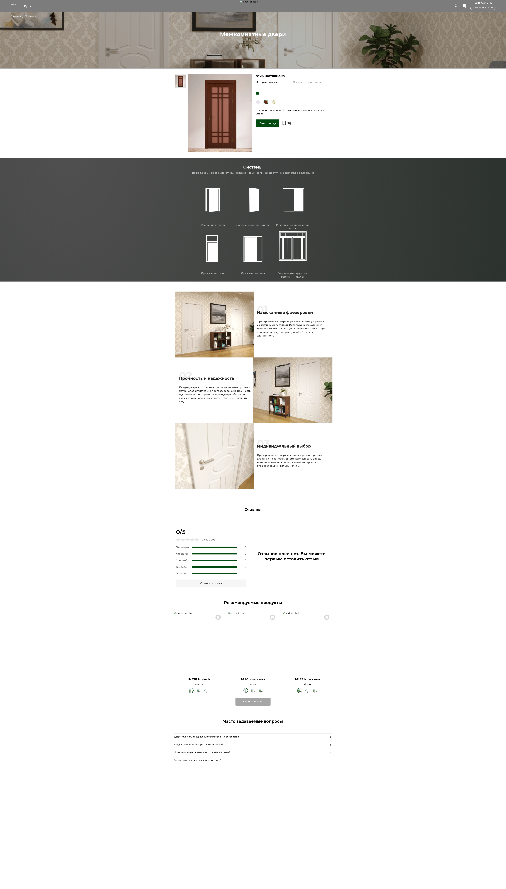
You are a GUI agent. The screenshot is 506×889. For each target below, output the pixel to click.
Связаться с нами (483, 7)
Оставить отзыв (211, 583)
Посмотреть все (253, 701)
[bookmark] (464, 5)
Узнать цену (267, 123)
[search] (456, 6)
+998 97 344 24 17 (483, 3)
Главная (16, 16)
